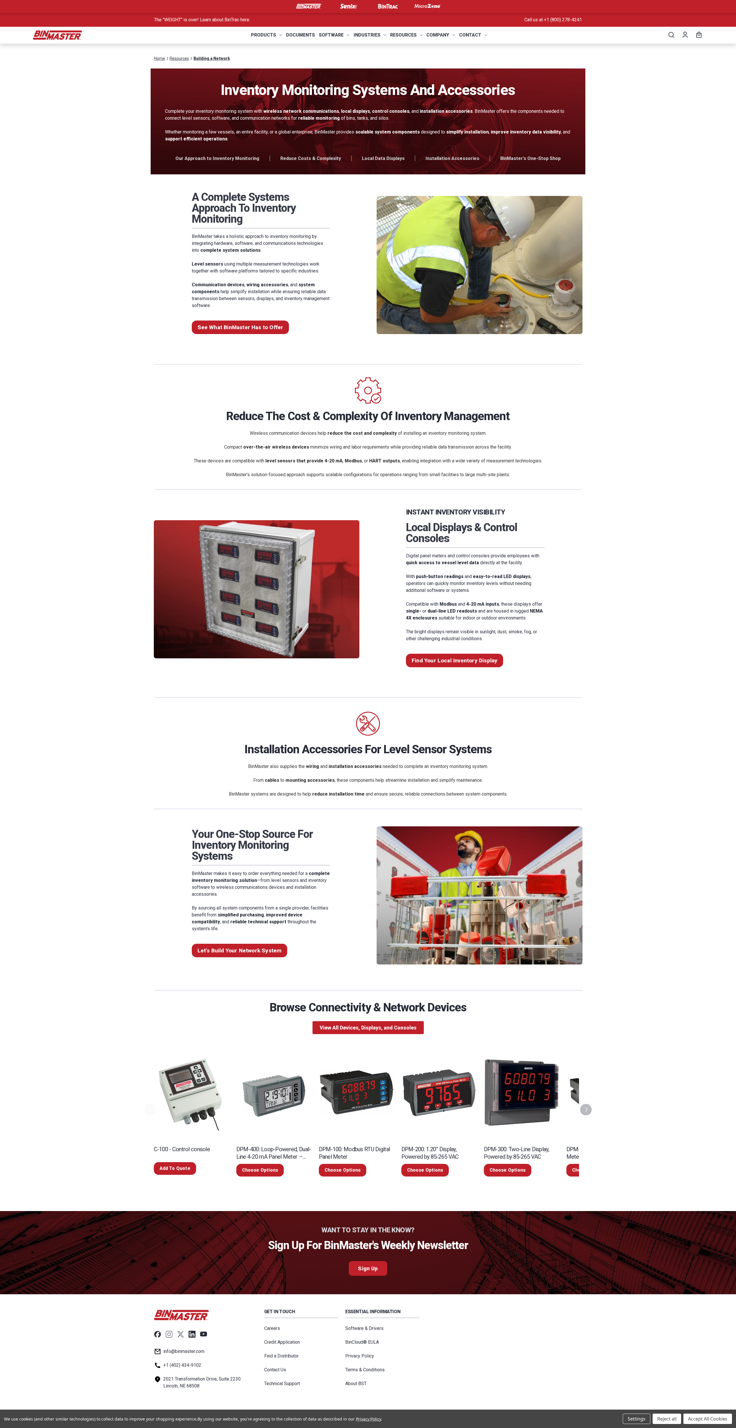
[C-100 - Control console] (192, 1092)
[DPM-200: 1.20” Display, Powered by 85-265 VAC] (439, 1092)
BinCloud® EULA (362, 1342)
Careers (272, 1328)
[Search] (671, 35)
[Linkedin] (192, 1334)
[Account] (685, 35)
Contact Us (275, 1369)
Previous (150, 1109)
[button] (368, 1027)
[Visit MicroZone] (427, 6)
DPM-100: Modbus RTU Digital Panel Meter (354, 1153)
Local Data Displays (383, 158)
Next (585, 1109)
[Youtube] (203, 1334)
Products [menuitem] (263, 35)
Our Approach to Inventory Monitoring (217, 158)
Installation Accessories (452, 158)
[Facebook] (157, 1334)
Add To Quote (175, 1168)
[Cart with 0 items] (698, 35)
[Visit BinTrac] (387, 6)
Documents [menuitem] (300, 35)
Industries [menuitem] (367, 35)
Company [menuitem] (437, 35)
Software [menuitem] (331, 35)
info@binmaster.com (183, 1351)
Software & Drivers (364, 1328)
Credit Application (282, 1342)
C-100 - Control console (182, 1149)
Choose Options (260, 1170)
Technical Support (282, 1383)
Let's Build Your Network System (240, 950)
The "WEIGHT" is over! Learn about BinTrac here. (202, 19)
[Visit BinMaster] (308, 6)
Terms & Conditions (365, 1369)
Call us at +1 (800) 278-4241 (553, 19)
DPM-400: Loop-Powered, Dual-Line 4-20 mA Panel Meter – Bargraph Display (273, 1153)
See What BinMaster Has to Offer (240, 327)
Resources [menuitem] (403, 35)
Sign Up (368, 1268)
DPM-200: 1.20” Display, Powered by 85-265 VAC (430, 1153)
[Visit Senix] (348, 6)
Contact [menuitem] (470, 35)
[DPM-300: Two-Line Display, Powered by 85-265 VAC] (522, 1092)
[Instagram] (169, 1334)
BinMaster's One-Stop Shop (530, 158)
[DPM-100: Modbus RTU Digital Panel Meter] (357, 1092)
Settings (636, 1419)
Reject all (666, 1419)
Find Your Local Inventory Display (454, 660)
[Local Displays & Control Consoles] (257, 589)
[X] (180, 1334)
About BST (356, 1383)
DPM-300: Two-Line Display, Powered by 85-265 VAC (516, 1153)
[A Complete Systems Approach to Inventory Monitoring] (479, 265)
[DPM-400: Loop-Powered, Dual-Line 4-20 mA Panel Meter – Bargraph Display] (274, 1092)
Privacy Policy (359, 1356)
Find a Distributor (281, 1356)
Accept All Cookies (707, 1419)
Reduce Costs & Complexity (310, 158)
